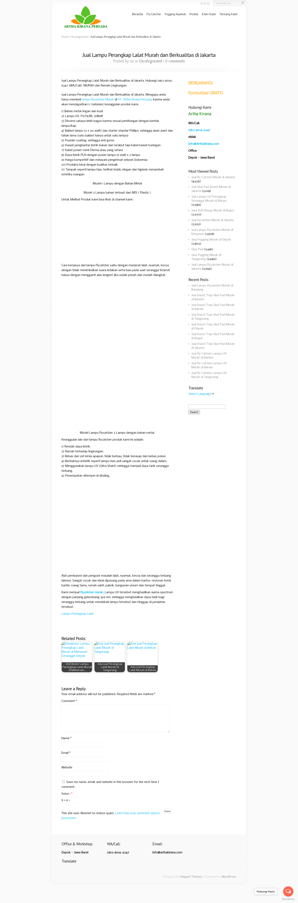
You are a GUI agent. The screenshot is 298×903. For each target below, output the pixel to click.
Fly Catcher (154, 14)
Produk (194, 14)
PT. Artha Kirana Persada (135, 99)
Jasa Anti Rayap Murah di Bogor (212, 210)
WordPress (229, 877)
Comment (69, 701)
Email (66, 753)
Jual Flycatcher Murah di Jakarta (212, 220)
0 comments (175, 61)
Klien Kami (209, 14)
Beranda (137, 14)
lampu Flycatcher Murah (98, 99)
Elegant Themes (191, 877)
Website (66, 767)
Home (65, 36)
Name (66, 738)
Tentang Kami (228, 14)
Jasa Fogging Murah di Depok (211, 239)
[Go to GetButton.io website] (288, 899)
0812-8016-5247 (199, 130)
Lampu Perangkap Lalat (77, 613)
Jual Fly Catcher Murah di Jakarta (213, 177)
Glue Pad (197, 249)
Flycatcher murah (91, 592)
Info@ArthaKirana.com (203, 144)
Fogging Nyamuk (175, 14)
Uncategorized (79, 36)
